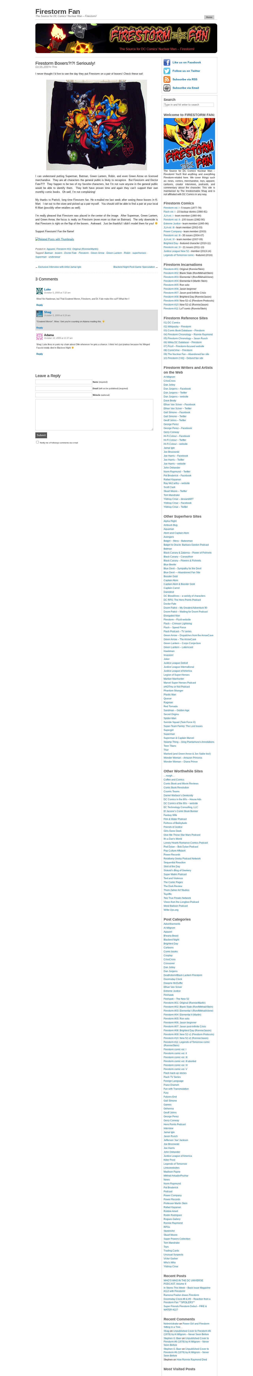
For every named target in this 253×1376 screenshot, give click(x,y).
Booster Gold (171, 576)
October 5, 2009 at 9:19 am (57, 315)
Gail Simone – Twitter (175, 416)
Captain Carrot (171, 588)
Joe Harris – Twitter (174, 459)
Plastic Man (170, 694)
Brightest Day (171, 243)
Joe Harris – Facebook (176, 455)
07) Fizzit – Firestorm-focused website (184, 346)
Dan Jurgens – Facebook (177, 388)
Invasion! (168, 655)
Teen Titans (170, 746)
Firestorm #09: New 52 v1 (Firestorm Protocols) (189, 1034)
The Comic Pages (173, 882)
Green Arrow (97, 253)
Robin (127, 253)
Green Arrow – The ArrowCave (180, 639)
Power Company (173, 231)
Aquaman (169, 529)
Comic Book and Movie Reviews (181, 783)
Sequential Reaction (175, 862)
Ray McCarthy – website (177, 483)
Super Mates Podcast (175, 874)
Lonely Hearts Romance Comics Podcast (186, 842)
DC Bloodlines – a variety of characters (184, 596)
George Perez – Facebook (178, 428)
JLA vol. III (169, 227)
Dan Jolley (169, 384)
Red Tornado (171, 706)
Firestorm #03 (171, 277)
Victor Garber (171, 1258)
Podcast (168, 1191)
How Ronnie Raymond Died (192, 1359)
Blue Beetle (170, 564)
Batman (49, 253)
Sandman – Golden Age (176, 710)
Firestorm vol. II (172, 219)
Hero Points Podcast (175, 1124)
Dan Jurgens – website (176, 396)
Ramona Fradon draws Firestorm (181, 1295)
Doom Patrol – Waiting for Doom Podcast (186, 611)
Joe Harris (169, 1148)
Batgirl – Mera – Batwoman (178, 541)
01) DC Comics (172, 322)
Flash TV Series (172, 1077)
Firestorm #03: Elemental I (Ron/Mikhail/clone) (188, 1010)
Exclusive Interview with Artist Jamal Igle (59, 267)
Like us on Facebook (187, 62)
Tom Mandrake (172, 495)
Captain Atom (171, 580)
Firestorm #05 (171, 285)
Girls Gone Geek (172, 831)
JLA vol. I (168, 215)
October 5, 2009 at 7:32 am (57, 292)
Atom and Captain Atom (176, 533)
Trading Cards (171, 1250)
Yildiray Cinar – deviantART (179, 499)
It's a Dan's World (173, 838)
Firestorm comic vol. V (175, 1069)
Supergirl (169, 730)
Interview (168, 1128)
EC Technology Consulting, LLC (181, 807)
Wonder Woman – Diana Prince (181, 761)
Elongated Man (172, 615)
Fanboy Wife (170, 815)
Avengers (169, 537)
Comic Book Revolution (176, 787)
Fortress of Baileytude (175, 823)
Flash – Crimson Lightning (178, 623)
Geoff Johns (170, 1112)
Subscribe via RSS (185, 79)
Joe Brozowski (171, 452)
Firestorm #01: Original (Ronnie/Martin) (77, 249)
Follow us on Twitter (186, 70)
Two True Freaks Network (177, 898)
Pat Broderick (171, 1187)
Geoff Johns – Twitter (175, 420)
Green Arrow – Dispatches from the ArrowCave (188, 635)
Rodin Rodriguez (173, 1215)
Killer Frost (169, 1160)
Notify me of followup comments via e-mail (59, 443)
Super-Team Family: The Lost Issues (183, 726)
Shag (54, 67)
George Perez (171, 424)
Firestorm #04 (171, 281)
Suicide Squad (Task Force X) (179, 722)
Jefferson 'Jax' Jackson (176, 1140)
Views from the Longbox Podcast (181, 902)
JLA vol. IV (169, 239)
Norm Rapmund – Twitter (177, 471)
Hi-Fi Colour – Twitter (175, 440)
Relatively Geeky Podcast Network (182, 858)
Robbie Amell (171, 1211)
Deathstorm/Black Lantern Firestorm (183, 975)
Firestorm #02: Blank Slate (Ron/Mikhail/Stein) (188, 1006)
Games (167, 1104)
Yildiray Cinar (171, 1266)
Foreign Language (174, 1081)
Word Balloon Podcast (176, 906)
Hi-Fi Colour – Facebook (177, 436)
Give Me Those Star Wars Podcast (182, 835)
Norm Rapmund (172, 1183)
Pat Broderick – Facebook (177, 475)
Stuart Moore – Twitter (175, 491)
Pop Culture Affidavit (174, 850)
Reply (39, 305)
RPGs (167, 1227)
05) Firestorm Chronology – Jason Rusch (186, 338)
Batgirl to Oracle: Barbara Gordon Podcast (186, 544)
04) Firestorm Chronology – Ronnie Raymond (188, 334)
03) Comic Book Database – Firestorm (184, 330)
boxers (58, 253)
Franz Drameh (171, 1085)
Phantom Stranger (173, 690)
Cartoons (169, 947)
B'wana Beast (171, 935)
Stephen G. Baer (172, 1338)
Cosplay (168, 955)
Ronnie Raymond (173, 1223)
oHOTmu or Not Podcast (177, 686)
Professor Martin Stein (175, 1203)
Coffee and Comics (174, 779)
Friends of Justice (173, 827)
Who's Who (170, 1262)
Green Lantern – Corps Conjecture (182, 643)
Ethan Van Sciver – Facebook (179, 404)
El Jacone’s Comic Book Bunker (181, 811)
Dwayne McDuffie (173, 983)
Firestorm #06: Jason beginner (180, 1022)
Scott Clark (169, 487)
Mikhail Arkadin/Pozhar (176, 1175)
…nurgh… (169, 775)
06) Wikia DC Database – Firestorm (183, 342)
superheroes (139, 253)
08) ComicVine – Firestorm (178, 350)
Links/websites (171, 1167)
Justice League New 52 (176, 251)
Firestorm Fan (57, 11)
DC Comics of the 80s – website (181, 803)
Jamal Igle (169, 448)
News (167, 1179)
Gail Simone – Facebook (177, 412)
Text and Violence (173, 878)
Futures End (170, 1096)
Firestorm (84, 253)
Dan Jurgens (170, 971)
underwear (54, 257)
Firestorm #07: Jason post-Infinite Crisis (185, 1026)
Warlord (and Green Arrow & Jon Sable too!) (187, 753)
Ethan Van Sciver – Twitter (178, 408)
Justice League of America (178, 671)
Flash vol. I (169, 211)
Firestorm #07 (171, 292)
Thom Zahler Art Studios (176, 890)
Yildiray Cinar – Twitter (176, 507)
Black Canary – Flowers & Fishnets (182, 560)
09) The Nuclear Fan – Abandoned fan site (186, 354)
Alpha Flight (170, 521)
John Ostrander (172, 467)
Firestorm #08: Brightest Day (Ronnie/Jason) (187, 1030)
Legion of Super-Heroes (177, 674)
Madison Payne (172, 1171)
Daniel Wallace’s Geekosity (178, 795)
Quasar (168, 698)
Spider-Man (170, 718)
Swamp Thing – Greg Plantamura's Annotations (189, 742)
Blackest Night (171, 939)
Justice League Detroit (176, 663)
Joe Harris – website (175, 463)
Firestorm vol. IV (172, 247)
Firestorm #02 (171, 273)
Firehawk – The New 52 (176, 999)
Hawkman (169, 651)
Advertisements (172, 924)
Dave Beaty (170, 400)
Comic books (171, 951)
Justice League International (179, 667)
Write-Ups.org (171, 910)
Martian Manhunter (174, 678)
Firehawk (169, 995)
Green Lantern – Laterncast (178, 647)
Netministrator (171, 1323)
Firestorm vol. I (171, 207)
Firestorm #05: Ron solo (176, 1018)
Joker (167, 659)
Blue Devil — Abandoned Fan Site (182, 572)
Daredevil (169, 592)
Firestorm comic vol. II (175, 1053)
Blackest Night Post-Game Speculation (134, 267)
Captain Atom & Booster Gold (179, 584)
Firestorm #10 (171, 304)
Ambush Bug (170, 525)
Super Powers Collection (177, 1238)
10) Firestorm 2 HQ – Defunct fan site (183, 358)
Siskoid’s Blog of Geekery (177, 870)
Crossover (169, 963)
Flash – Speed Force (175, 627)
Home (209, 17)
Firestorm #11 (171, 308)
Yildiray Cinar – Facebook (178, 503)
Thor (166, 749)
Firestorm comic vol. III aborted (180, 1061)
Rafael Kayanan (172, 479)
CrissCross (170, 380)
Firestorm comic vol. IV (176, 1065)
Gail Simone (170, 1100)
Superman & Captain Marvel (179, 738)
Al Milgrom (169, 377)
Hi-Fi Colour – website (176, 444)
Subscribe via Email (186, 87)
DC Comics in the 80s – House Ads (182, 799)
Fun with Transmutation (176, 1088)
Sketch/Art (169, 1231)
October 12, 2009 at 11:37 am (58, 338)
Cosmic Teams (171, 791)
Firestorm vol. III (172, 235)
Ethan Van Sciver (173, 987)
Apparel (51, 249)
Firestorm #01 (171, 269)
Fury (166, 1092)
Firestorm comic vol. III (175, 1057)
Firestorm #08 (171, 296)
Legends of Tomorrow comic (179, 255)
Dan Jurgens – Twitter (175, 392)
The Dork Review (173, 886)
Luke (47, 289)
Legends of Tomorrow (175, 1163)
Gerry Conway (171, 432)
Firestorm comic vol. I (175, 1049)
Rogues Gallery (172, 1219)
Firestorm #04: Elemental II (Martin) (182, 1014)
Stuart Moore (170, 1235)
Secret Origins (171, 714)
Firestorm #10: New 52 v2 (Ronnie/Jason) (186, 1038)
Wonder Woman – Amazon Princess (183, 757)
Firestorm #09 (171, 300)
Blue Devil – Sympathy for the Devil (182, 568)
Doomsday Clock (173, 979)
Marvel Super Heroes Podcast (180, 682)
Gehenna (169, 1108)
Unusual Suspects (173, 1254)
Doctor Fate (70, 253)
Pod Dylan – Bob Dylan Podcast (181, 846)
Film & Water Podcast (175, 819)
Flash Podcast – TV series (178, 631)
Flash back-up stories (175, 1073)
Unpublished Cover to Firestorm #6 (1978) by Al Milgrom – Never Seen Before (186, 1341)
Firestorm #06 (171, 289)
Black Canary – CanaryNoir (178, 556)
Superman (41, 257)
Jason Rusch (171, 1136)
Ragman (168, 702)
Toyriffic (168, 894)
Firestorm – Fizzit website (177, 619)
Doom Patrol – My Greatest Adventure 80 (185, 607)
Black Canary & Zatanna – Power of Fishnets (187, 552)
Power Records (172, 854)
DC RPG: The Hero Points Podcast (182, 600)
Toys (166, 1246)
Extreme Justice (172, 223)
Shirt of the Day (172, 866)
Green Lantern (114, 253)
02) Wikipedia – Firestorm (177, 326)
